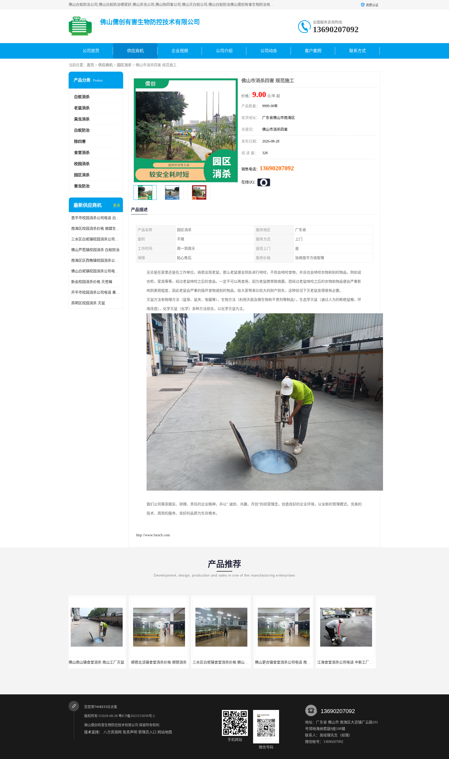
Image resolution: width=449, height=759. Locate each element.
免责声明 (130, 732)
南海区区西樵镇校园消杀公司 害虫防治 (96, 260)
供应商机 (135, 51)
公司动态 (268, 51)
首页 (90, 65)
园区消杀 (124, 65)
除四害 (80, 141)
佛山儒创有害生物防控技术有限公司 (111, 725)
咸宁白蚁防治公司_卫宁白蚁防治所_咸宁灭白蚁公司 (361, 662)
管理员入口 (147, 732)
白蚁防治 (82, 130)
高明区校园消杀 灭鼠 (88, 303)
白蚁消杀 (82, 97)
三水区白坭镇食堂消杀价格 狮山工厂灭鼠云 (167, 662)
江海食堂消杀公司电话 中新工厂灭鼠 (286, 662)
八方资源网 (112, 732)
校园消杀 (82, 164)
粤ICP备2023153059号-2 (136, 716)
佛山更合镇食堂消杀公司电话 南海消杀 (226, 662)
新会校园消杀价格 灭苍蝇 (91, 282)
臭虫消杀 (82, 119)
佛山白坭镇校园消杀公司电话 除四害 (96, 271)
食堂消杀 (82, 153)
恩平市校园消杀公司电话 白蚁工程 (96, 218)
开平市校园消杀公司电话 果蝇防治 (96, 292)
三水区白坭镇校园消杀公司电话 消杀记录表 (96, 239)
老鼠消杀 (82, 108)
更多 (116, 205)
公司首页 (91, 51)
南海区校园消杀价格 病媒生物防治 (96, 229)
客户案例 (313, 51)
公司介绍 (224, 51)
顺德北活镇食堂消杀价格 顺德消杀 (98, 662)
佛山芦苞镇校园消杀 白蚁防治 (95, 250)
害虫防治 (82, 186)
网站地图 (164, 732)
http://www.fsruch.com (153, 535)
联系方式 (357, 51)
